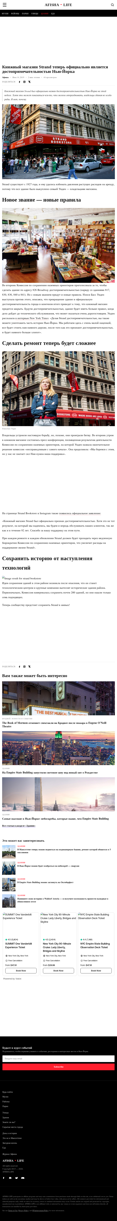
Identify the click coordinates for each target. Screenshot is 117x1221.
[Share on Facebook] (19, 81)
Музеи (5, 13)
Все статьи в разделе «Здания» (18, 825)
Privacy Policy (23, 1210)
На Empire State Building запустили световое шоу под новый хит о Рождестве (50, 772)
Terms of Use (13, 1210)
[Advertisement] (58, 39)
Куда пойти (7, 1091)
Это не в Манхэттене (12, 1138)
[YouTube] (23, 1177)
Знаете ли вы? (8, 1122)
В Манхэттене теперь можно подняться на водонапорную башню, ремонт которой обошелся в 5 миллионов (64, 851)
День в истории (9, 1133)
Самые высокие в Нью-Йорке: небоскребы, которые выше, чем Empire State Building (55, 819)
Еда (53, 13)
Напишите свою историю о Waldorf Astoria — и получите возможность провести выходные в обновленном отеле (62, 900)
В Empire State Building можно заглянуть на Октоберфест (45, 882)
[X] (17, 1177)
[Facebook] (4, 1177)
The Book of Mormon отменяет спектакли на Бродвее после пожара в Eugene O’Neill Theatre (54, 724)
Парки (25, 13)
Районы (15, 13)
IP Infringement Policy (40, 1210)
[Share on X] (29, 81)
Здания (44, 13)
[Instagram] (24, 81)
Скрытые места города (12, 1127)
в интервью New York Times (31, 318)
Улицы (34, 13)
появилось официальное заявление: (80, 513)
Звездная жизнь (9, 1142)
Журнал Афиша (9, 1154)
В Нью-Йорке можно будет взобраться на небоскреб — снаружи (48, 865)
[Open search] (112, 5)
